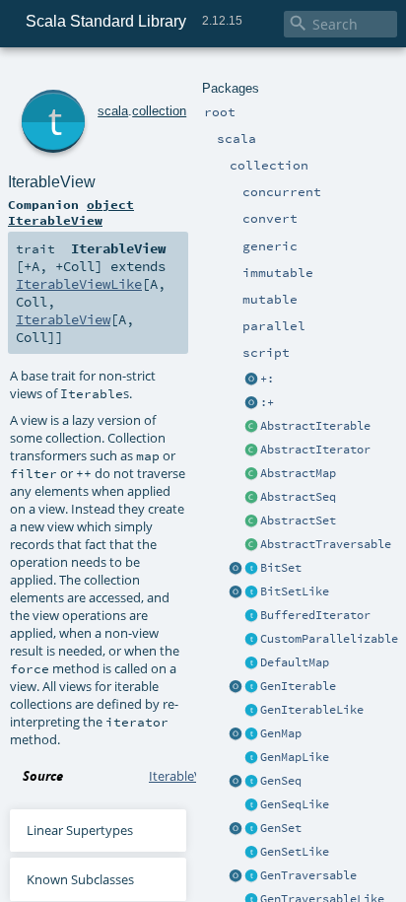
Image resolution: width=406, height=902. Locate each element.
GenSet (281, 828)
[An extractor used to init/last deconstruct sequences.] (251, 403)
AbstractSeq (298, 497)
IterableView (52, 181)
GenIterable (298, 686)
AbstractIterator (315, 449)
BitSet (281, 568)
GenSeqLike (294, 804)
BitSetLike (294, 591)
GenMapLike (294, 757)
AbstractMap (298, 473)
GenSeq (281, 781)
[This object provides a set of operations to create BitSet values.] (235, 569)
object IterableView (71, 212)
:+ (267, 402)
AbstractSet (298, 520)
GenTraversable (308, 875)
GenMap (281, 733)
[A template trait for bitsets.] (251, 592)
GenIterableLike (312, 710)
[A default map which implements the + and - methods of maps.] (251, 663)
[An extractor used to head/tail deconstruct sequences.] (251, 379)
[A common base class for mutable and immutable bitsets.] (251, 569)
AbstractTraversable (325, 544)
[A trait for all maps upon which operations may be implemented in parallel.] (251, 758)
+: (267, 378)
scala (113, 111)
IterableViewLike (79, 284)
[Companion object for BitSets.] (235, 592)
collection (159, 111)
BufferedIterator (315, 615)
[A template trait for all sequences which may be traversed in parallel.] (251, 805)
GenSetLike (294, 852)
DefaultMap (294, 662)
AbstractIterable (315, 426)
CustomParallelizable (329, 639)
